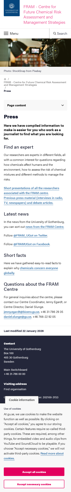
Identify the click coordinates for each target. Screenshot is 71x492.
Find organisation (15, 389)
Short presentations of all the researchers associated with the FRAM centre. (31, 190)
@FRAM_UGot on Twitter (30, 235)
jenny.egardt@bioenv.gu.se (21, 311)
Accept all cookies (34, 472)
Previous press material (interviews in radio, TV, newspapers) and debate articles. (33, 200)
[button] (24, 33)
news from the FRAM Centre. (45, 226)
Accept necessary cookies (34, 484)
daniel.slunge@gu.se (17, 316)
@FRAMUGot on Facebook (31, 244)
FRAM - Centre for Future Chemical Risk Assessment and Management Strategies (35, 83)
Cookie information (22, 400)
